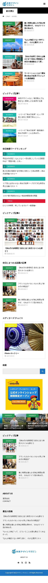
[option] (12, 422)
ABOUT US (24, 557)
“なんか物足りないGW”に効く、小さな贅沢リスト (22, 538)
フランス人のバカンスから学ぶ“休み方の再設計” (21, 520)
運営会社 (6, 498)
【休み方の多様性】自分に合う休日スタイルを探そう (23, 516)
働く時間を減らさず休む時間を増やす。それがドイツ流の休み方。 (23, 525)
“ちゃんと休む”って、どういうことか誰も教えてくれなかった (24, 532)
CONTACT (7, 501)
